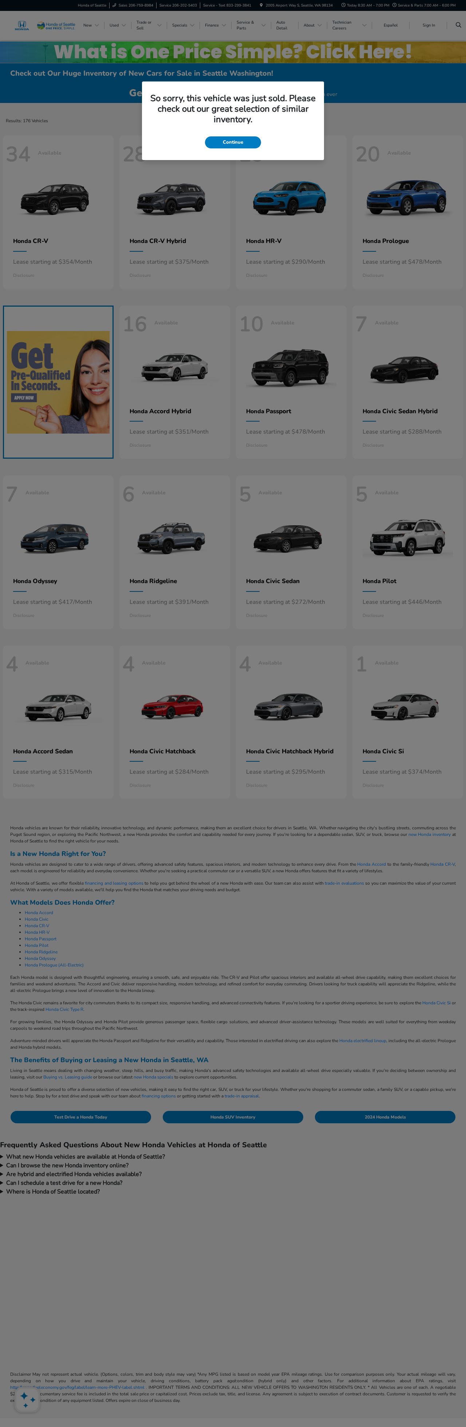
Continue (233, 142)
